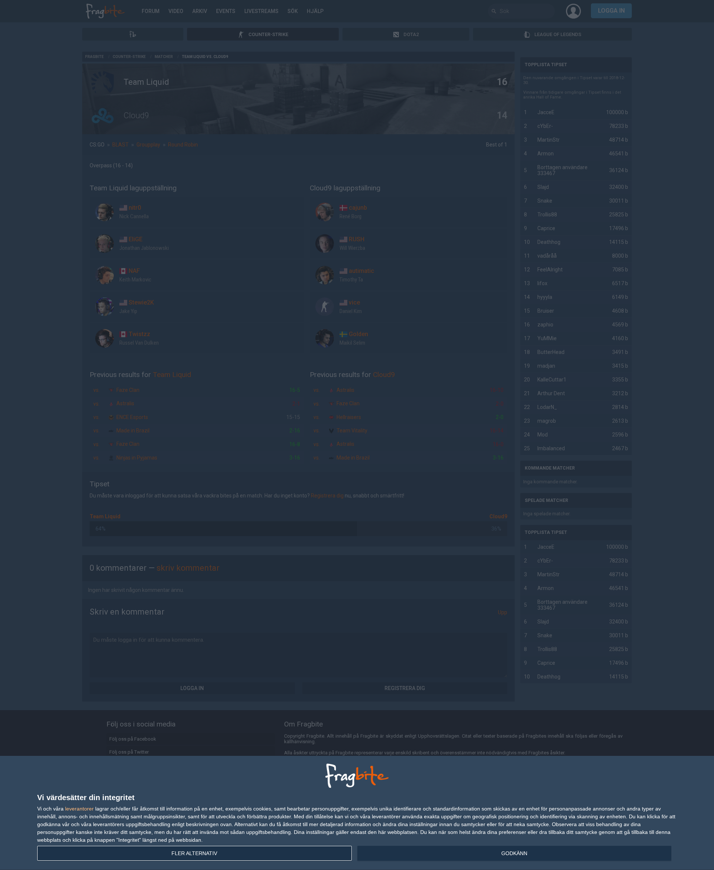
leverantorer (79, 808)
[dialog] (357, 813)
